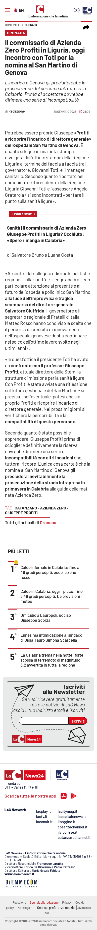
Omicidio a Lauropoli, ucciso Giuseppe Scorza (45, 617)
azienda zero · (54, 507)
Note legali (24, 907)
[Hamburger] (7, 10)
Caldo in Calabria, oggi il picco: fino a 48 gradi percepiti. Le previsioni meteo (51, 596)
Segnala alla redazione (44, 902)
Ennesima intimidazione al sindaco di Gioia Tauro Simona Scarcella (51, 637)
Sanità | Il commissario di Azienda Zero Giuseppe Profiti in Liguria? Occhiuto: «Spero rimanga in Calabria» (46, 234)
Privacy (67, 902)
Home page (12, 25)
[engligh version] (16, 9)
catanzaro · (27, 507)
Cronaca (31, 25)
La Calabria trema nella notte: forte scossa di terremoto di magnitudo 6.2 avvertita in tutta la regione (51, 659)
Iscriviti (78, 721)
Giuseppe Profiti (21, 512)
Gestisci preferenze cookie (56, 908)
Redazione (19, 902)
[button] (86, 27)
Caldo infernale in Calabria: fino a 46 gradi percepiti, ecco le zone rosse (49, 572)
